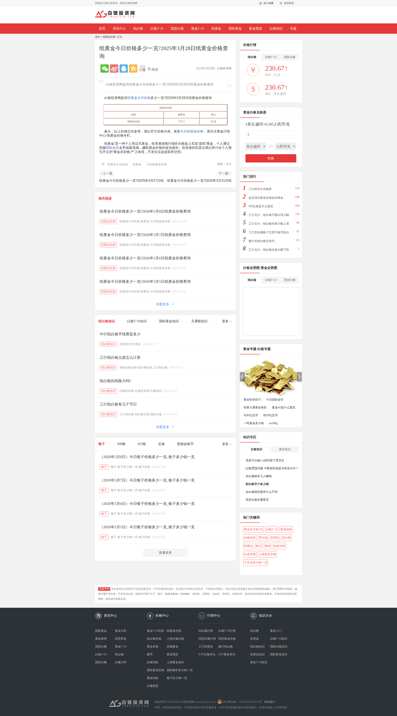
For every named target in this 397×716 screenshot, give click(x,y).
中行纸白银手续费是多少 (120, 334)
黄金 (138, 344)
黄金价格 (152, 646)
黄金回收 (286, 529)
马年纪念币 (251, 415)
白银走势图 (251, 268)
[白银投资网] (118, 14)
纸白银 (138, 28)
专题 (293, 28)
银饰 (267, 546)
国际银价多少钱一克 (177, 670)
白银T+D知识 (137, 321)
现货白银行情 (207, 638)
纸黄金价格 (109, 36)
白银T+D (156, 28)
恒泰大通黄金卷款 (255, 407)
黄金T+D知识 (258, 662)
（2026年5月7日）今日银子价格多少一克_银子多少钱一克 (147, 480)
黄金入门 (276, 630)
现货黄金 (121, 638)
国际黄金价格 (155, 670)
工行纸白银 (160, 367)
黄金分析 (121, 630)
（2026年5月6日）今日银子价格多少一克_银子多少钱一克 (147, 504)
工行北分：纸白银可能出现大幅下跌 (269, 216)
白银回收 (250, 537)
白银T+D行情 (227, 630)
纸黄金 (216, 28)
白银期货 (152, 685)
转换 (271, 158)
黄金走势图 (269, 268)
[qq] (124, 68)
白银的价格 (127, 390)
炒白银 (254, 630)
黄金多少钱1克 (253, 529)
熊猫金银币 (185, 444)
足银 (161, 444)
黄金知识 (285, 449)
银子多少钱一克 (127, 466)
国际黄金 (235, 28)
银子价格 (144, 466)
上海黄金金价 (175, 662)
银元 (259, 546)
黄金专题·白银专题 (257, 349)
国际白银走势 (128, 367)
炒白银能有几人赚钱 (259, 476)
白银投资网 (142, 390)
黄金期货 (255, 28)
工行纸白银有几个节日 (118, 404)
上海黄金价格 (267, 554)
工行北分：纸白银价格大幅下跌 (269, 249)
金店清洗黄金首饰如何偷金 (266, 197)
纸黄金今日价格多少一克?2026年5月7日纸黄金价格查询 (145, 235)
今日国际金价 (274, 399)
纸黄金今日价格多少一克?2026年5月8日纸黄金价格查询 (145, 211)
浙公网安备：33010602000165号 (242, 701)
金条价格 (279, 546)
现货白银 (177, 28)
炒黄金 (254, 638)
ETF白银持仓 (206, 654)
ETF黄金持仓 (226, 654)
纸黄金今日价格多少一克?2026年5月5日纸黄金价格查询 (145, 281)
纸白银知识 (106, 321)
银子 (101, 444)
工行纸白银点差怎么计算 (120, 357)
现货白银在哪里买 (257, 499)
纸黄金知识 (257, 654)
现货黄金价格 (227, 638)
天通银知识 (199, 321)
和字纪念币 (270, 415)
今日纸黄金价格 (191, 131)
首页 (102, 28)
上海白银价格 (175, 638)
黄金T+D (197, 28)
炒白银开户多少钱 (257, 484)
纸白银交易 (142, 414)
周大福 (263, 537)
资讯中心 (119, 28)
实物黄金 (172, 646)
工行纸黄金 (205, 646)
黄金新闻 (101, 638)
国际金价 (112, 147)
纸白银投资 (145, 367)
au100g (273, 423)
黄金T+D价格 (155, 630)
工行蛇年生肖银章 (260, 189)
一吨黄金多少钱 (254, 423)
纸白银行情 (205, 630)
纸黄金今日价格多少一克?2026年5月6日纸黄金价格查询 (145, 258)
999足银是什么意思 (261, 206)
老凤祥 (274, 537)
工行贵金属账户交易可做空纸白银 (269, 233)
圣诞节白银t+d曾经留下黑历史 (265, 460)
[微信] (104, 68)
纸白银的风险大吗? (115, 381)
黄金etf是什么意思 (283, 407)
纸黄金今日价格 (139, 98)
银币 (150, 654)
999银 (121, 444)
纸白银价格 (154, 638)
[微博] (114, 68)
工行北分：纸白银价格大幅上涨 (269, 223)
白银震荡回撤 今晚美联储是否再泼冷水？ (272, 468)
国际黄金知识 (169, 321)
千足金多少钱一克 (255, 562)
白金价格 (250, 554)
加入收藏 (268, 3)
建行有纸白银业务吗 (262, 241)
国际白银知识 (278, 646)
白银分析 (121, 662)
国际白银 (156, 414)
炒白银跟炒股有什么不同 (261, 491)
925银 (142, 444)
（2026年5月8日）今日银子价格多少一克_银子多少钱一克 (147, 457)
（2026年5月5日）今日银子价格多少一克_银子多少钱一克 (147, 527)
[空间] (133, 68)
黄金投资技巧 (252, 399)
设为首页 (289, 3)
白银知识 (276, 28)
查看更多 (165, 552)
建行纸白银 (225, 646)
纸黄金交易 (127, 344)
